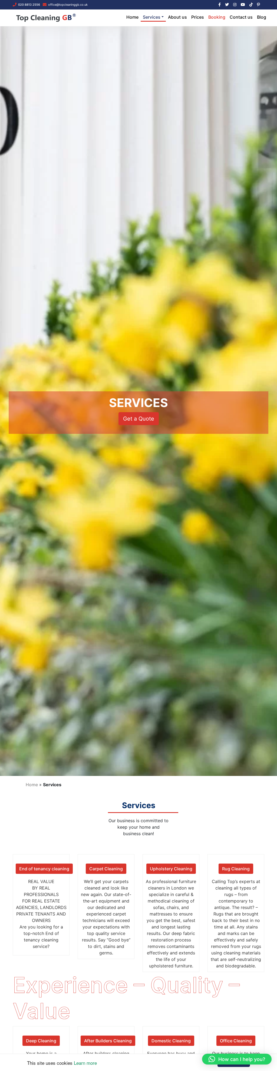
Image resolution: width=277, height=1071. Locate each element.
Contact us (241, 17)
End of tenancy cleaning (44, 868)
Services (151, 17)
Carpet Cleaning (106, 868)
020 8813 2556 (29, 4)
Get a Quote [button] (138, 418)
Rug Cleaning (236, 868)
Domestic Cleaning (171, 1040)
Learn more (85, 1062)
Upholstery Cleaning (171, 868)
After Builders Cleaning (108, 1040)
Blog (261, 17)
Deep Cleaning (41, 1040)
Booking (216, 17)
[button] (237, 1059)
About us (177, 17)
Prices (197, 17)
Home (132, 17)
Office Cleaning (236, 1040)
